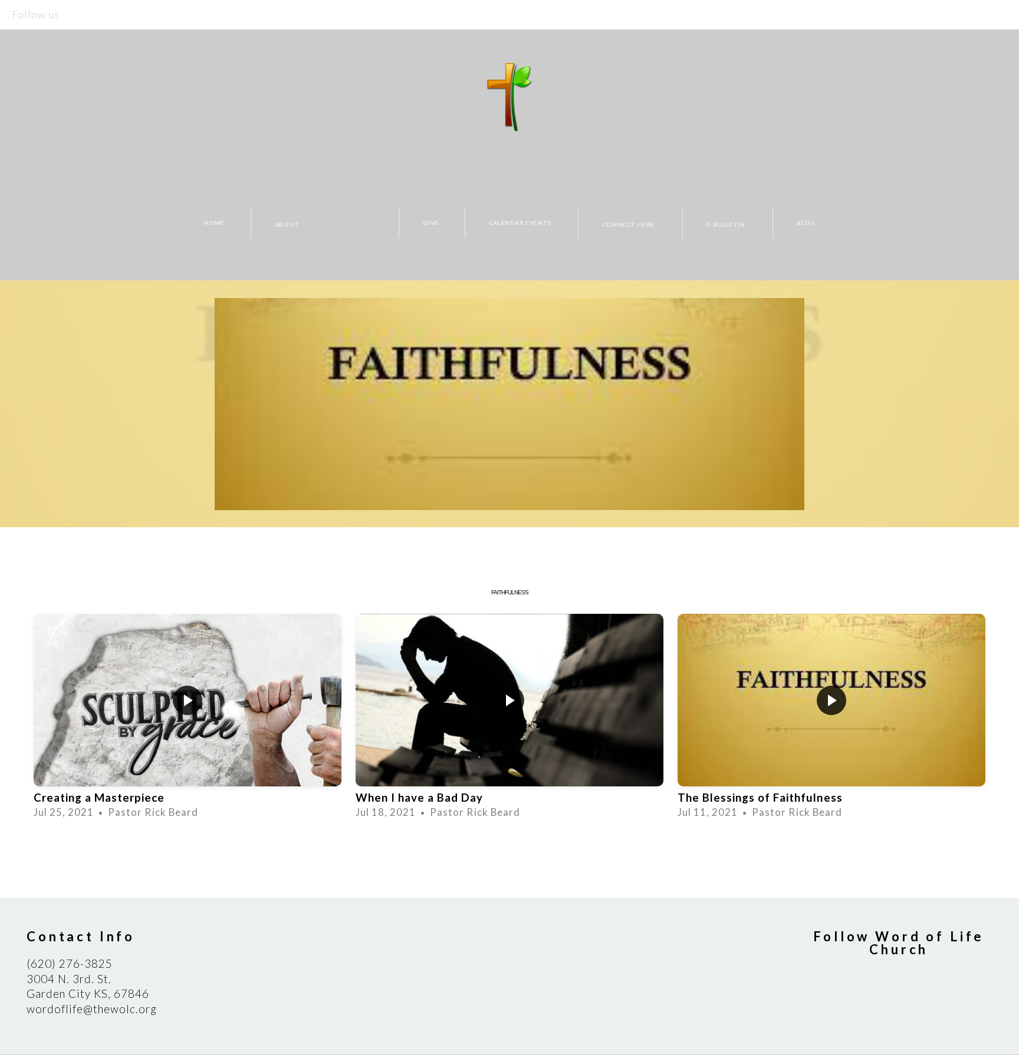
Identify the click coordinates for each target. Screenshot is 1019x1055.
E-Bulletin (726, 223)
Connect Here (629, 223)
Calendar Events (520, 222)
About (288, 223)
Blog (806, 222)
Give (430, 222)
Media (362, 222)
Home (213, 222)
